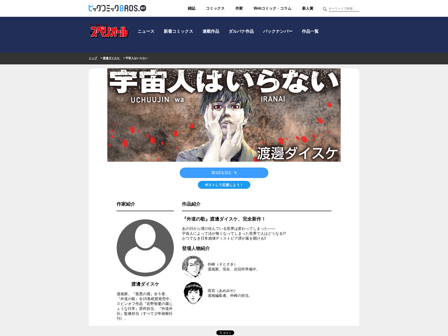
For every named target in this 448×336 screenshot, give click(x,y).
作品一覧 (310, 31)
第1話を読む (222, 173)
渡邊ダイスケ (111, 58)
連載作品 (211, 31)
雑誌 (191, 8)
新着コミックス (178, 31)
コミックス (215, 8)
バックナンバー (278, 31)
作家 (239, 8)
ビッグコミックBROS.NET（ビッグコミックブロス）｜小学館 (117, 8)
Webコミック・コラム (272, 8)
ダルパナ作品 (241, 31)
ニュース (146, 31)
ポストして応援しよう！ (224, 185)
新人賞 (307, 8)
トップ (93, 58)
